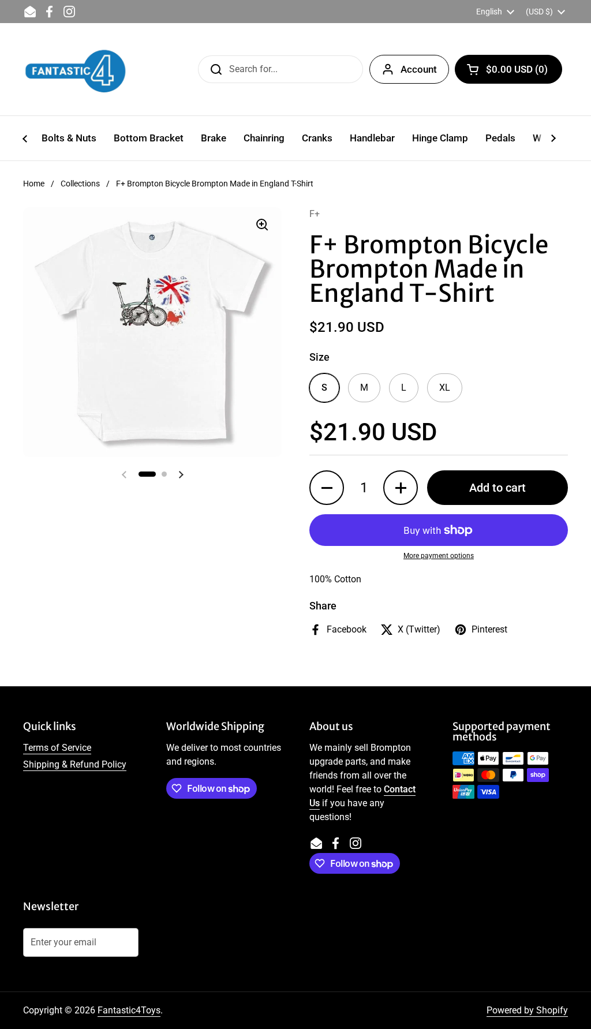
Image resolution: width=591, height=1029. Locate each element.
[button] (508, 69)
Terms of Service (57, 747)
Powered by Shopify (527, 1010)
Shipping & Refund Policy (74, 764)
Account (419, 69)
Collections (80, 183)
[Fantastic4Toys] (75, 69)
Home (33, 183)
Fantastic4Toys (129, 1010)
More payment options (438, 556)
